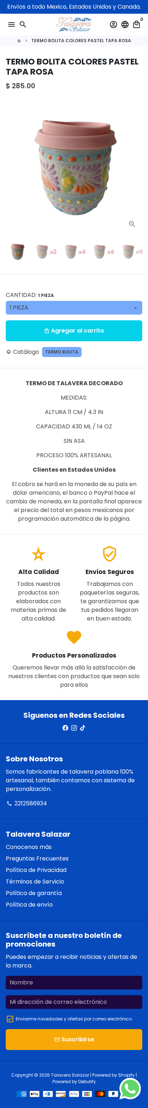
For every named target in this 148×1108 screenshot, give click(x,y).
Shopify (126, 1075)
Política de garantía (34, 893)
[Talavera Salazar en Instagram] (74, 728)
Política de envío (29, 904)
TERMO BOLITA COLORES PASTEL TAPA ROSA (81, 40)
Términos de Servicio (35, 881)
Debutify (87, 1081)
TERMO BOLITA (61, 352)
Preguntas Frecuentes (37, 858)
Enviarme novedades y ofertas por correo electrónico (74, 1019)
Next (135, 166)
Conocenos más (29, 847)
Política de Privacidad (36, 870)
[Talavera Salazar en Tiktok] (82, 728)
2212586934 (26, 803)
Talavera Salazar (70, 1075)
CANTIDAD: (30, 295)
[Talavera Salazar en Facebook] (65, 728)
